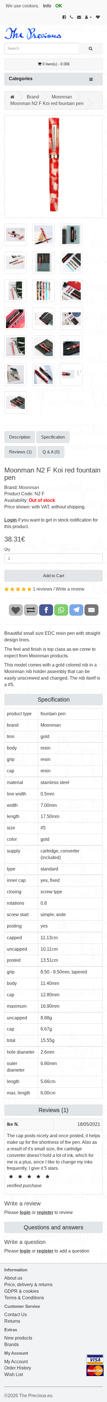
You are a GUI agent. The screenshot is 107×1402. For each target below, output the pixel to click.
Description (19, 437)
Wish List (13, 1374)
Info (47, 5)
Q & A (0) (51, 451)
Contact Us (15, 1314)
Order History (17, 1367)
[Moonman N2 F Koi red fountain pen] (53, 166)
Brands (11, 1344)
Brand (33, 96)
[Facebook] (64, 17)
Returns (12, 1321)
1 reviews (42, 589)
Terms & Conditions (24, 1297)
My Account (16, 1361)
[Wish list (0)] (98, 17)
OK (58, 5)
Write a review (70, 589)
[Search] (90, 48)
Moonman (62, 96)
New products (18, 1338)
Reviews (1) (20, 451)
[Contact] (79, 17)
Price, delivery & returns (28, 1284)
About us (13, 1278)
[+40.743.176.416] (71, 17)
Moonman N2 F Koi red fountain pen (47, 103)
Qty (7, 549)
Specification (53, 437)
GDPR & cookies (21, 1291)
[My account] (88, 17)
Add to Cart (53, 575)
